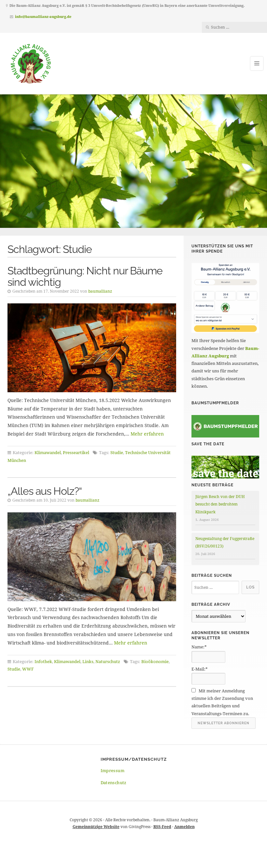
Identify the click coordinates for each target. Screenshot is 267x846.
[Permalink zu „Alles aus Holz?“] (91, 556)
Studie (116, 452)
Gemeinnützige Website (96, 826)
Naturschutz (107, 661)
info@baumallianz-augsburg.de (43, 16)
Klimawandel (48, 452)
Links (87, 661)
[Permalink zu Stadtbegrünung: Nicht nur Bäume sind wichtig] (91, 347)
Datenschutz (114, 782)
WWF (28, 669)
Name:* (199, 647)
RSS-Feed (162, 826)
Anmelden (184, 826)
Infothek (43, 661)
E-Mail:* (199, 669)
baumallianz (100, 291)
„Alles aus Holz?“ (44, 491)
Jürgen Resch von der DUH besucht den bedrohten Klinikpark (220, 504)
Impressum (113, 770)
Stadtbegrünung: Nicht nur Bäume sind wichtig (84, 276)
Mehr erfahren (147, 434)
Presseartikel (76, 452)
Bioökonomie (155, 661)
